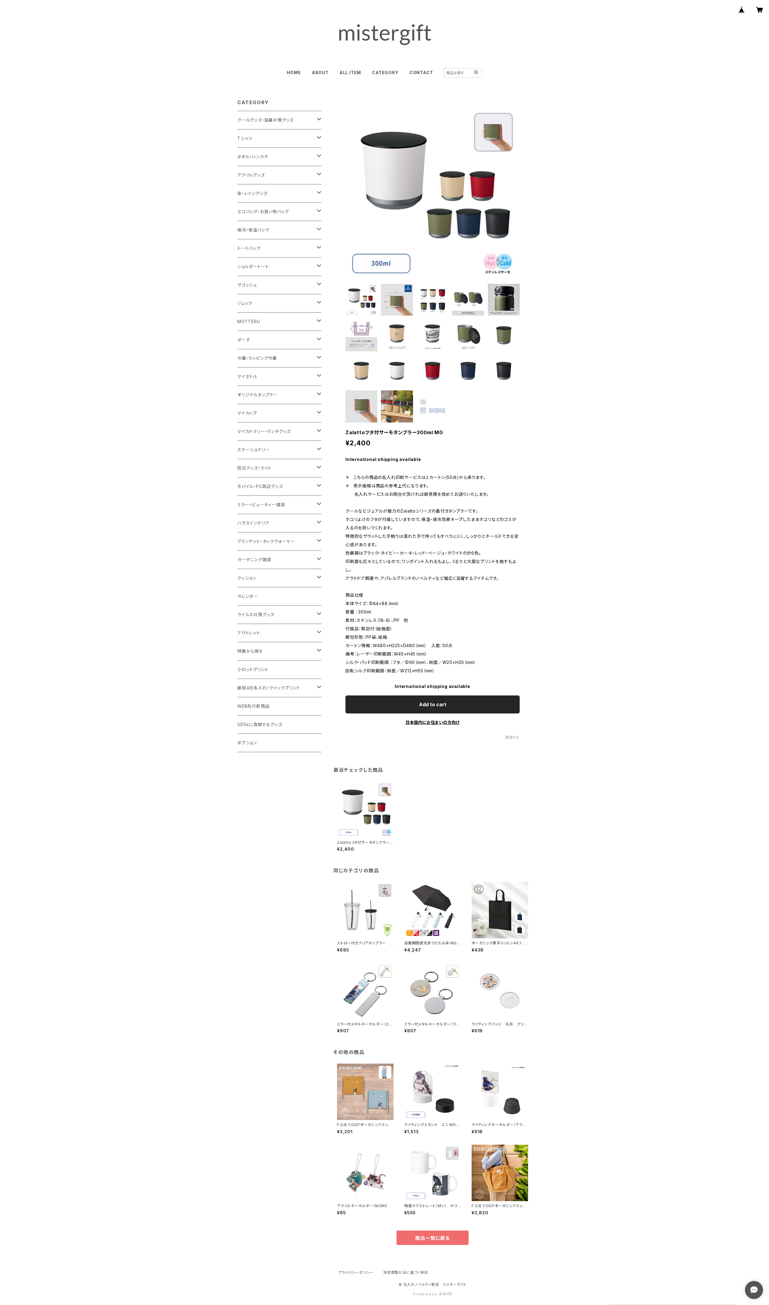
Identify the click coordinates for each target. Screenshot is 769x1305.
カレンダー (247, 596)
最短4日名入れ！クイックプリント (268, 687)
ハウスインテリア (253, 522)
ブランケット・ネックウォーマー (266, 541)
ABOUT (320, 72)
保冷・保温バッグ (253, 229)
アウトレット (248, 632)
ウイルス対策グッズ (255, 614)
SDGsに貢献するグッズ (259, 724)
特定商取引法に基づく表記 (405, 1272)
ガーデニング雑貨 (254, 559)
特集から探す (250, 651)
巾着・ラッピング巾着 (257, 358)
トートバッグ (249, 248)
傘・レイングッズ (252, 193)
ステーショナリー (253, 449)
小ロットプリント (252, 669)
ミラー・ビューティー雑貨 (261, 504)
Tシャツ (244, 138)
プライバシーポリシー (356, 1272)
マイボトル (247, 376)
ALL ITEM (350, 72)
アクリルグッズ (251, 174)
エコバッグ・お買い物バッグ (263, 211)
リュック (244, 303)
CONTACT (421, 72)
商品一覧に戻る (432, 1238)
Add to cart (432, 704)
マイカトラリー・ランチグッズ (264, 431)
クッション (246, 577)
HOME (294, 72)
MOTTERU (248, 321)
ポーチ (243, 339)
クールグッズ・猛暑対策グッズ (265, 120)
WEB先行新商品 (253, 706)
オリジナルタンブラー (257, 394)
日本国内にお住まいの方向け (433, 722)
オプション (247, 742)
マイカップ (247, 413)
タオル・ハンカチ (252, 156)
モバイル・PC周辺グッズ (260, 486)
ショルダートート (253, 266)
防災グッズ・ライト (254, 468)
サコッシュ (247, 284)
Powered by (426, 1294)
